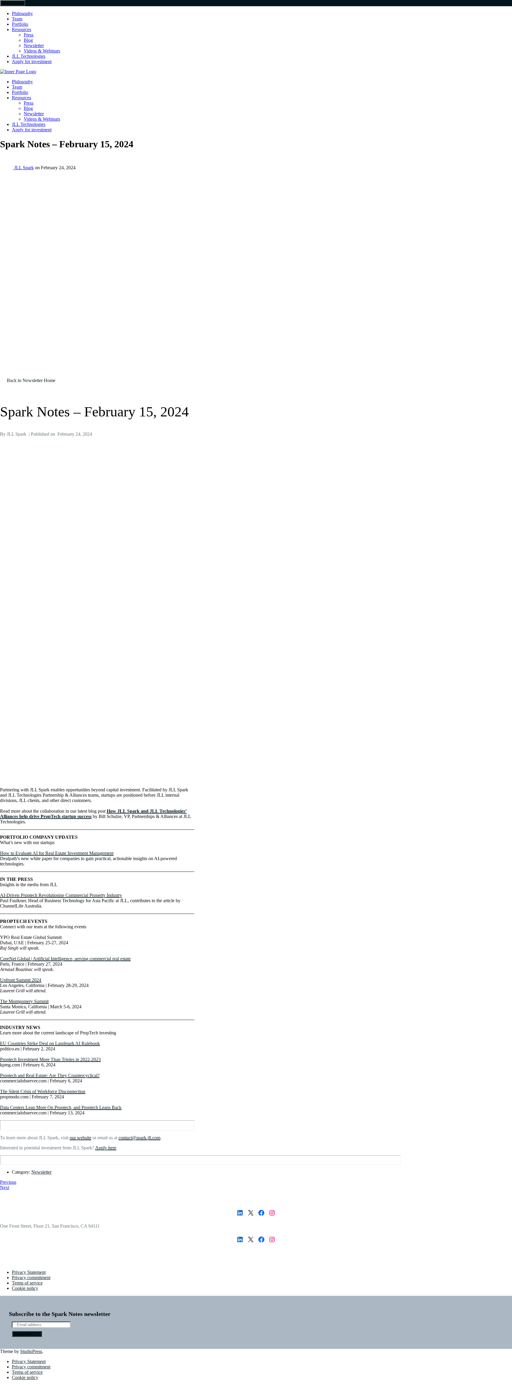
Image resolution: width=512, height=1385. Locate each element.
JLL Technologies (28, 56)
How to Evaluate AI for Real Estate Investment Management (56, 853)
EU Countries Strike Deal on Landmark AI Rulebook (50, 1043)
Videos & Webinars (42, 50)
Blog (28, 40)
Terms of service (27, 1282)
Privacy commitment (31, 1277)
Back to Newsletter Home (31, 380)
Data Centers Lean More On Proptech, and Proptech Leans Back (60, 1107)
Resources (21, 29)
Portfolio (20, 24)
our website (80, 1137)
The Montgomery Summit (24, 1001)
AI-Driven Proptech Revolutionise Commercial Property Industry (61, 895)
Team (17, 18)
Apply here (105, 1147)
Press (28, 34)
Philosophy (22, 13)
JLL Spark (24, 167)
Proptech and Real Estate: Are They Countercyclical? (50, 1075)
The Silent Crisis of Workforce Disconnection (42, 1091)
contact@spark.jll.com (139, 1137)
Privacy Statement (29, 1272)
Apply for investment (32, 61)
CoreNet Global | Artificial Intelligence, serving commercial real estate (65, 958)
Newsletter (34, 45)
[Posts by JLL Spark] (7, 167)
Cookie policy (25, 1288)
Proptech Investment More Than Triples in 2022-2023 (50, 1059)
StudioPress (31, 1351)
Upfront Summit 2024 (20, 980)
